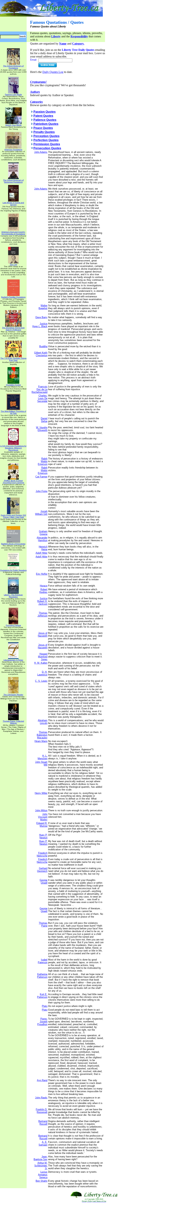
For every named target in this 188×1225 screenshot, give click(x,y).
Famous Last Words (13, 94)
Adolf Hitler (41, 553)
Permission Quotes (46, 144)
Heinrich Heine (43, 548)
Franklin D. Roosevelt (41, 1111)
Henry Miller (41, 793)
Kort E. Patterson (42, 995)
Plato (44, 1006)
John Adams (40, 152)
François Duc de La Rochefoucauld (39, 389)
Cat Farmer (41, 476)
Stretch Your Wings (13, 125)
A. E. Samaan (43, 1143)
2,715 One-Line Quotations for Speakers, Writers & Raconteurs (13, 448)
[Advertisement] (94, 1213)
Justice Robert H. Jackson (42, 601)
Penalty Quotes (44, 132)
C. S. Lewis (41, 681)
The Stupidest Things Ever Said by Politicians (13, 329)
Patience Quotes (44, 119)
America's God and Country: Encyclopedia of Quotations (13, 233)
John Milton (41, 810)
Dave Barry (41, 317)
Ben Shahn (41, 1181)
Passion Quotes (44, 111)
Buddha (43, 346)
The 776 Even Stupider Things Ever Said (13, 359)
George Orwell (43, 881)
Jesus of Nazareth (42, 634)
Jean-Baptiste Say (40, 1158)
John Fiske (41, 491)
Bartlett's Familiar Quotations (13, 297)
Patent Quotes (43, 115)
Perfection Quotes (46, 140)
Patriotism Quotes (45, 123)
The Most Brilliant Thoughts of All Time (13, 412)
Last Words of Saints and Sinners (13, 204)
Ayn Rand (42, 1080)
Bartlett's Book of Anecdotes (13, 544)
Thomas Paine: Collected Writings (13, 722)
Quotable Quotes (13, 385)
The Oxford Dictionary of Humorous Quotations (13, 181)
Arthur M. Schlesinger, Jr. (40, 1165)
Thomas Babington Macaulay (42, 735)
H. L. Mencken (42, 757)
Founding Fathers (13, 625)
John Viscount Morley (42, 817)
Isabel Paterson (42, 961)
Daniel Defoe (44, 420)
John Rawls (41, 1097)
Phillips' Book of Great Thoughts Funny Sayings (13, 482)
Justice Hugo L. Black (39, 325)
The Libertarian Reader (13, 695)
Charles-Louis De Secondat (42, 398)
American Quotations (13, 149)
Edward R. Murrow (41, 824)
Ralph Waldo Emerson (42, 461)
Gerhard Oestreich (42, 869)
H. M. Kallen (40, 663)
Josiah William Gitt (41, 512)
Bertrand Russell (42, 1122)
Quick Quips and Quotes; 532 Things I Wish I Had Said (13, 516)
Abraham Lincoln (42, 721)
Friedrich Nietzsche (42, 854)
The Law (13, 264)
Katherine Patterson (42, 975)
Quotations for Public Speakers (13, 570)
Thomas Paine (43, 924)
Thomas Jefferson (42, 614)
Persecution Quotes (47, 148)
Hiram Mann (41, 741)
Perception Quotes (46, 136)
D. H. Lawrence (42, 673)
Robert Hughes (43, 591)
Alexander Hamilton (42, 539)
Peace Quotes (43, 128)
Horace (43, 585)
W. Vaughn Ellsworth (41, 429)
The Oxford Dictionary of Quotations (13, 67)
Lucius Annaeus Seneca (42, 1174)
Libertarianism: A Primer (13, 660)
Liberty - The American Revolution (13, 596)
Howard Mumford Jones (42, 656)
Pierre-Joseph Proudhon (42, 1021)
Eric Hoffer (41, 574)
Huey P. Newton (43, 836)
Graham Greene (43, 533)
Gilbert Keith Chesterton (40, 354)
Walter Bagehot (43, 307)
